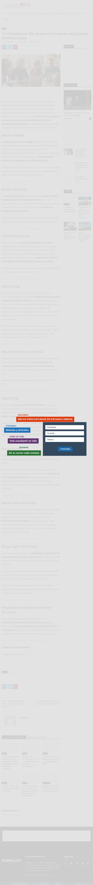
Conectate (65, 449)
